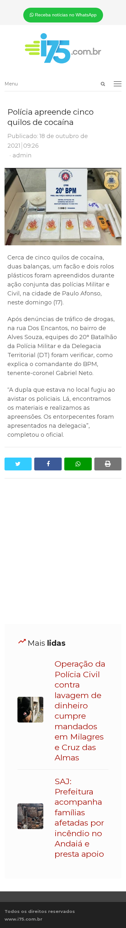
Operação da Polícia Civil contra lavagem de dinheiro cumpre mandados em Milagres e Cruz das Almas (80, 710)
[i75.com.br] (63, 48)
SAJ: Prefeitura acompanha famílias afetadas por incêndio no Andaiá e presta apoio (79, 817)
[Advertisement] (63, 551)
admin (22, 155)
